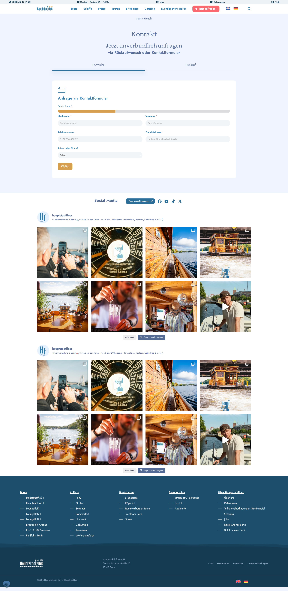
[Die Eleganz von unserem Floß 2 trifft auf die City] (62, 306)
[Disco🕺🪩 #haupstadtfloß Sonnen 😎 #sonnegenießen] (171, 306)
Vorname (151, 116)
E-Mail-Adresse (155, 132)
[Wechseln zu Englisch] (228, 9)
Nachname (65, 116)
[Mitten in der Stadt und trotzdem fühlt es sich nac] (225, 252)
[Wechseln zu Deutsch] (246, 582)
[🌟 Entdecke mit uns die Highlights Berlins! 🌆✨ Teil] (225, 306)
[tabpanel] (144, 129)
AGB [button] (210, 563)
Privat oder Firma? (68, 148)
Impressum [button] (238, 563)
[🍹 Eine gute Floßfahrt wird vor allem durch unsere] (116, 306)
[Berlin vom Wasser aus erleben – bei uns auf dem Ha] (62, 252)
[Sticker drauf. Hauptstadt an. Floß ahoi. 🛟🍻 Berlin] (116, 252)
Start (138, 19)
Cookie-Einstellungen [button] (258, 563)
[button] (140, 201)
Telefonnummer (66, 132)
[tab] (98, 65)
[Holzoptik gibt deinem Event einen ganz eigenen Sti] (171, 252)
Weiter (65, 166)
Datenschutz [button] (223, 563)
